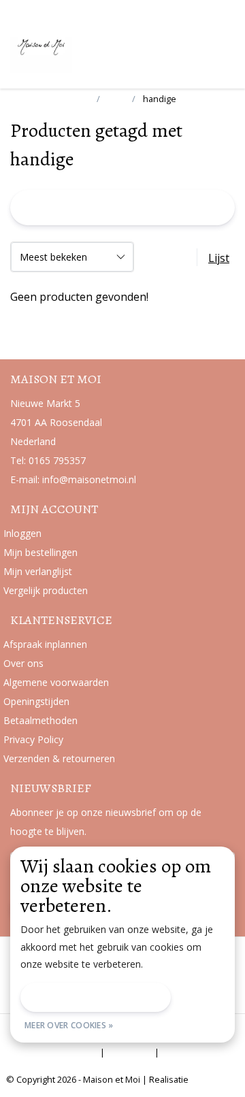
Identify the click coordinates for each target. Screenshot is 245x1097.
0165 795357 (57, 460)
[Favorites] (196, 50)
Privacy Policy (65, 1052)
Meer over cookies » (69, 1025)
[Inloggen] (170, 50)
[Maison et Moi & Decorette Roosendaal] (71, 53)
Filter (125, 207)
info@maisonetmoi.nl (89, 479)
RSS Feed (186, 1052)
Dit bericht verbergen (96, 997)
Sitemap (129, 1052)
